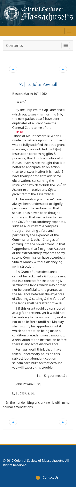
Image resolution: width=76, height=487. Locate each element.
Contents (14, 45)
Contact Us (50, 477)
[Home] (38, 13)
